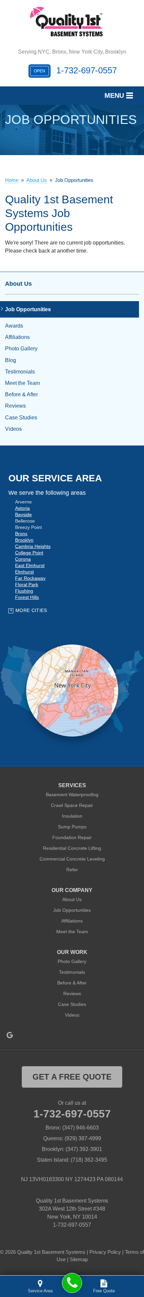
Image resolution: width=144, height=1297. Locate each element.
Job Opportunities (28, 309)
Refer (72, 869)
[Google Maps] (10, 1035)
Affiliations (17, 337)
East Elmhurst (30, 565)
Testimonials (20, 371)
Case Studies (21, 417)
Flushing (24, 591)
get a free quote (72, 1076)
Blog (10, 360)
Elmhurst (24, 571)
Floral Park (26, 584)
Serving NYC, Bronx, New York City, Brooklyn (72, 52)
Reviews (15, 406)
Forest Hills (27, 597)
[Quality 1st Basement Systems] (72, 1283)
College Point (29, 552)
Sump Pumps (72, 826)
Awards (14, 326)
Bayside (23, 514)
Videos (13, 429)
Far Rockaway (30, 578)
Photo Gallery (21, 348)
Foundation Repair (72, 837)
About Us (18, 283)
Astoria (22, 508)
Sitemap (79, 1259)
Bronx (21, 533)
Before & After (21, 394)
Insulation (72, 816)
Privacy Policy (105, 1252)
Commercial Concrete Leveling (72, 859)
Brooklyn (24, 540)
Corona (23, 559)
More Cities (31, 610)
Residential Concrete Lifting (72, 848)
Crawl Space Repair (72, 805)
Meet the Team (22, 383)
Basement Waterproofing (72, 794)
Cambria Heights (33, 546)
